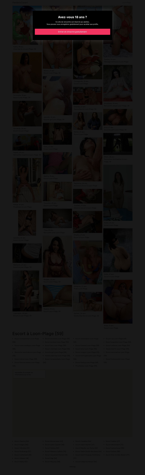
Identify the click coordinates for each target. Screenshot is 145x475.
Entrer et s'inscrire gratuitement (72, 32)
